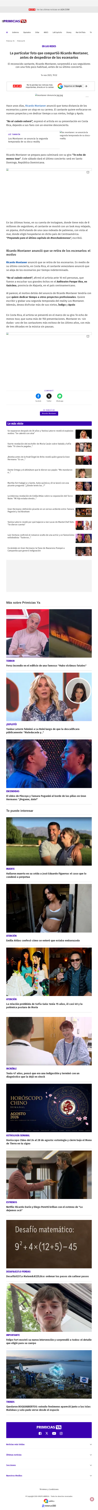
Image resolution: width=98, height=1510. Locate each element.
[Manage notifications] (92, 1499)
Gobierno (15, 32)
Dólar (37, 32)
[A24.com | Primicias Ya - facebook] (40, 1433)
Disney (68, 32)
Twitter (49, 401)
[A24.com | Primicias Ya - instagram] (61, 1433)
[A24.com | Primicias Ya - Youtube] (54, 1433)
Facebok (38, 401)
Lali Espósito (57, 32)
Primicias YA (10, 41)
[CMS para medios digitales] (49, 1506)
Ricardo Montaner (35, 105)
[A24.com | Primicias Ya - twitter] (46, 1433)
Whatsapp (59, 401)
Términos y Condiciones (49, 1489)
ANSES (46, 32)
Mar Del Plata (80, 32)
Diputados (27, 32)
